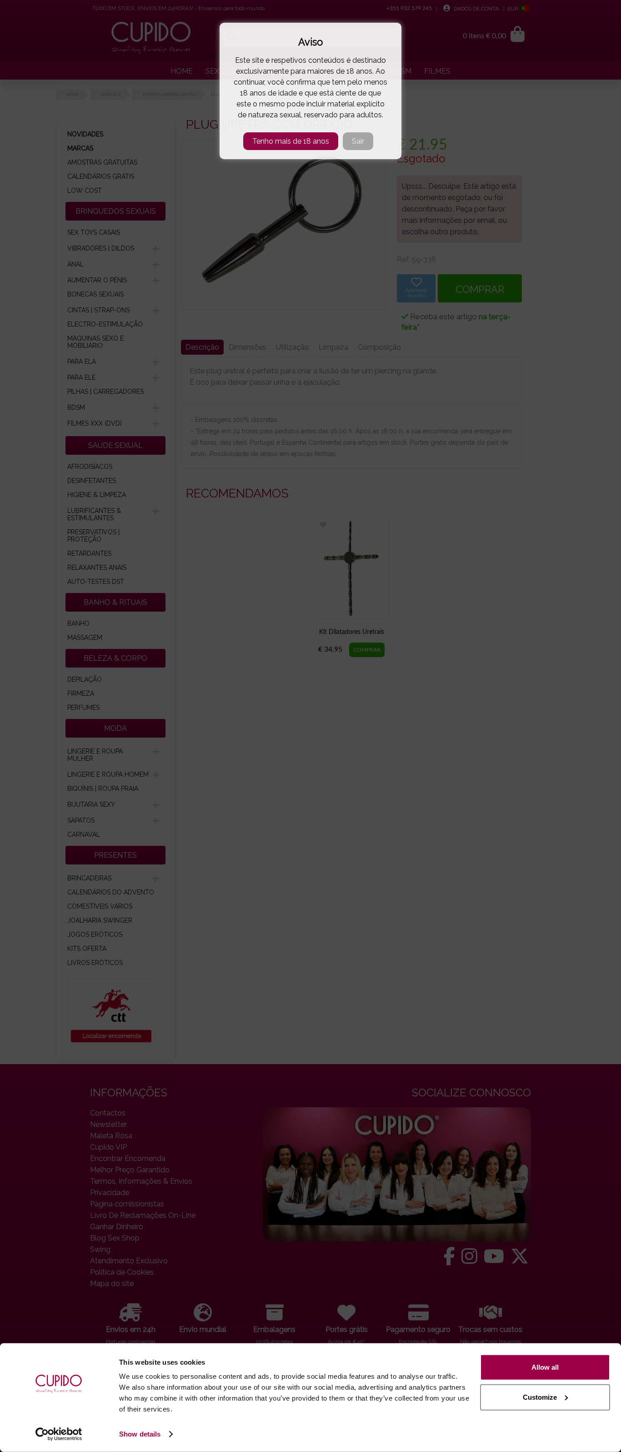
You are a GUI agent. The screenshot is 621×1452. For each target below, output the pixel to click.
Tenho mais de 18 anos (290, 141)
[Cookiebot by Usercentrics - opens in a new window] (59, 1434)
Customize (540, 1397)
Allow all (545, 1367)
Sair (358, 141)
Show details (139, 1434)
